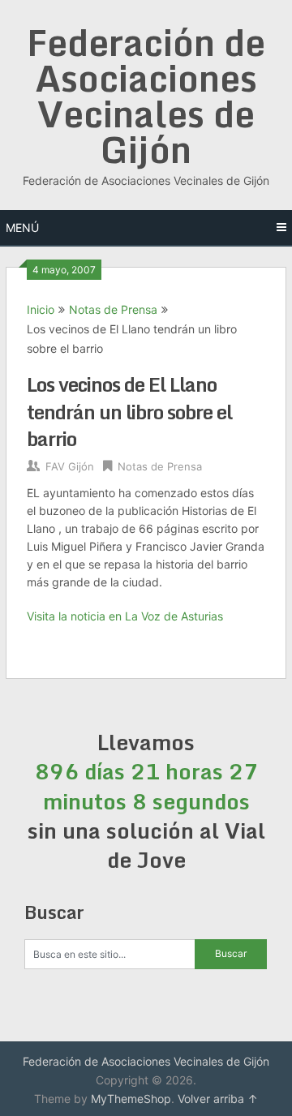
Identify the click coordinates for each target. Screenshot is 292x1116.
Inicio (40, 309)
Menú (22, 227)
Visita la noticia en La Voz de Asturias (125, 616)
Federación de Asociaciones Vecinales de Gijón (146, 95)
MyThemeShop (131, 1098)
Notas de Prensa (113, 309)
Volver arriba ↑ (218, 1098)
